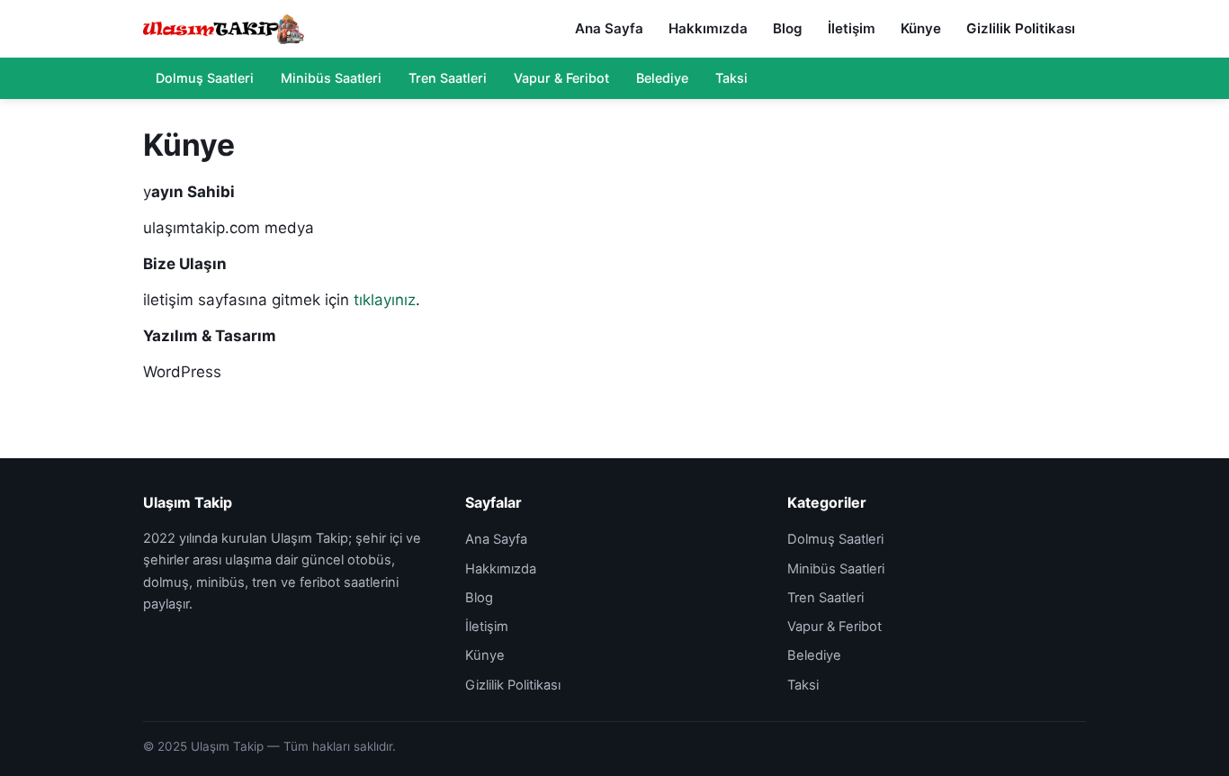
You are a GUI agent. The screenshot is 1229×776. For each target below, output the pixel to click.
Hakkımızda (708, 28)
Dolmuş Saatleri (205, 78)
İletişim (851, 28)
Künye (921, 28)
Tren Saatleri (447, 78)
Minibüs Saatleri (331, 78)
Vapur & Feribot (561, 78)
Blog (788, 28)
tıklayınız (385, 300)
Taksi (731, 78)
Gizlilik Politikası (1020, 28)
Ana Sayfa (609, 28)
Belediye (662, 78)
